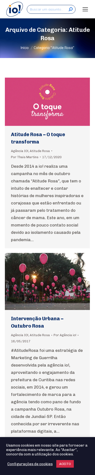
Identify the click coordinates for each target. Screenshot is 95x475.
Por (24, 157)
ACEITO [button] (65, 464)
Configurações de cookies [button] (30, 464)
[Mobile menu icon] (85, 9)
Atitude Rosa (40, 151)
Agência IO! (19, 151)
